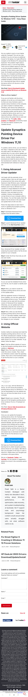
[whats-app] (20, 690)
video (19, 119)
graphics (3, 120)
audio (15, 119)
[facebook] (11, 471)
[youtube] (17, 690)
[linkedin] (12, 48)
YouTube (4, 459)
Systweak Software (15, 685)
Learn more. (20, 692)
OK (14, 695)
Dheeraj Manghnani (15, 546)
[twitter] (8, 471)
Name (3, 591)
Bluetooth (12, 120)
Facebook (10, 457)
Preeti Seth (7, 48)
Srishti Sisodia (20, 48)
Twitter (16, 457)
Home (4, 7)
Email (3, 598)
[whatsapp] (16, 471)
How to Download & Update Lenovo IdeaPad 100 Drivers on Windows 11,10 (13, 90)
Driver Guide (10, 7)
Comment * (4, 578)
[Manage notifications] (24, 693)
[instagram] (14, 690)
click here (11, 348)
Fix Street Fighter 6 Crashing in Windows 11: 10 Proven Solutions (13, 540)
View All (22, 613)
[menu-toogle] (3, 2)
